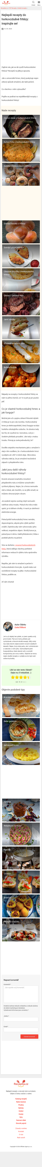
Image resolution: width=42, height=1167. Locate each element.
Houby (21, 1114)
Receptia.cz (4, 8)
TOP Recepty (12, 8)
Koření (21, 1111)
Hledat (33, 5)
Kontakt (21, 1131)
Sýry (21, 1117)
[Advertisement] (21, 45)
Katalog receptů (21, 1099)
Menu (38, 5)
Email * (6, 1026)
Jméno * (6, 1016)
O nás (21, 1134)
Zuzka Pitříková (20, 627)
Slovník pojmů (21, 1123)
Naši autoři (21, 1138)
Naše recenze (21, 1102)
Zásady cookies (21, 1128)
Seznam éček (21, 1120)
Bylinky (21, 1108)
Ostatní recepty (22, 8)
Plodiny (21, 1105)
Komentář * (7, 984)
